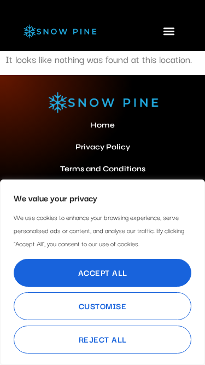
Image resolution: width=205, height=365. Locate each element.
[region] (102, 272)
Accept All (102, 272)
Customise (103, 305)
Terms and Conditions (102, 168)
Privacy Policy (102, 147)
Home (102, 125)
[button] (169, 31)
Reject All (103, 339)
